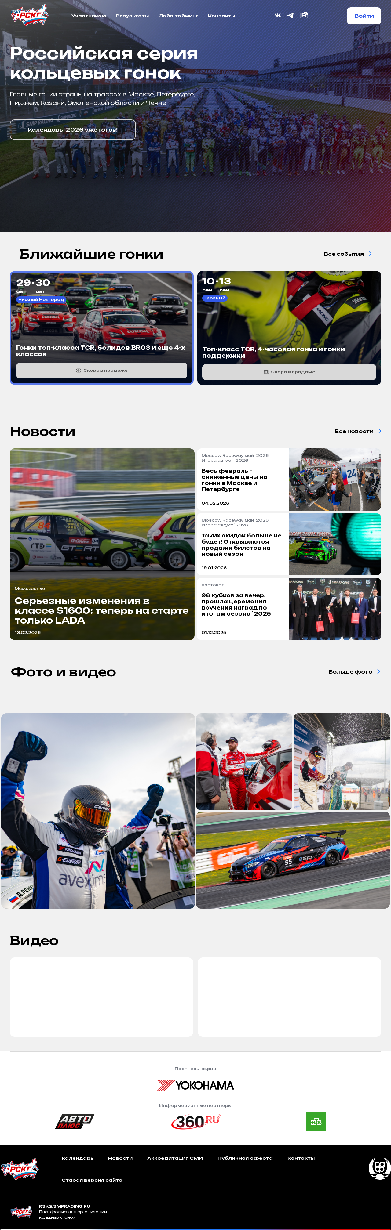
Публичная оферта (245, 1158)
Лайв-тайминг (178, 15)
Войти (364, 16)
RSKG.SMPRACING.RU (64, 1206)
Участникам (88, 15)
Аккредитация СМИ (175, 1158)
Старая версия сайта (92, 1180)
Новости (120, 1158)
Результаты (132, 15)
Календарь (77, 1158)
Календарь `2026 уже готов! (73, 130)
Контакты (221, 15)
